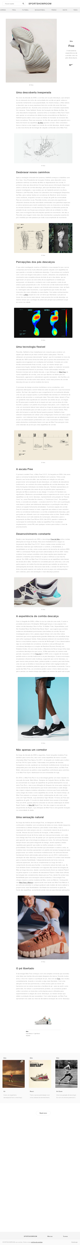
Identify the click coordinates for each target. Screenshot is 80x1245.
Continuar (74, 1242)
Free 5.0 (38, 654)
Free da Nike (55, 539)
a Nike (26, 295)
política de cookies (36, 1242)
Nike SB (31, 805)
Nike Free (62, 372)
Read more (43, 1113)
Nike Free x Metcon (26, 882)
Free (58, 978)
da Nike (40, 123)
